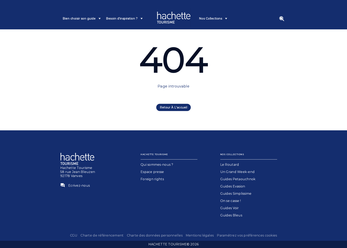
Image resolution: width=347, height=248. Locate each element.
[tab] (82, 18)
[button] (173, 107)
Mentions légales (200, 235)
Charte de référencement (102, 235)
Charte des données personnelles (155, 235)
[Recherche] (282, 19)
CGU (74, 235)
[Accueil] (174, 17)
